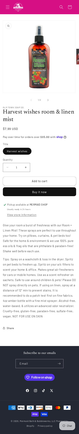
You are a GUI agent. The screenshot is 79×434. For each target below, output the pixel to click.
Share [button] (10, 328)
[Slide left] (31, 100)
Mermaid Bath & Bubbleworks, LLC (38, 421)
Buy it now (39, 192)
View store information (21, 214)
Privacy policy (45, 426)
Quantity (7, 159)
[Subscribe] (59, 363)
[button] (7, 7)
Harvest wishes (17, 151)
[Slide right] (48, 100)
